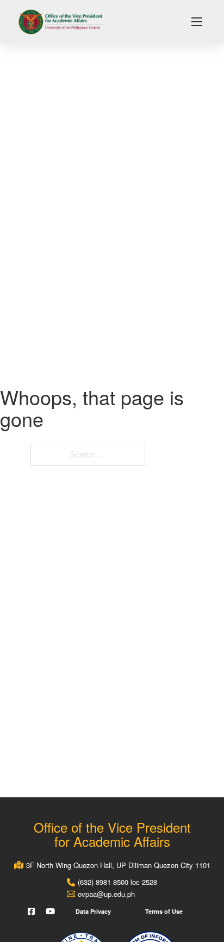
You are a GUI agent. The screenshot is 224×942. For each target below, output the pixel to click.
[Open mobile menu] (196, 21)
